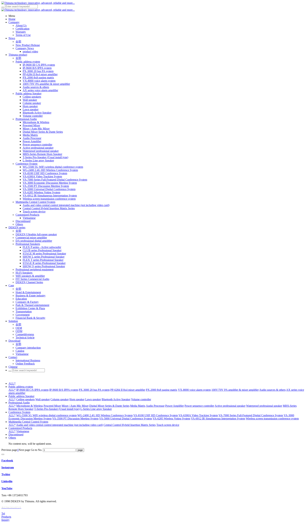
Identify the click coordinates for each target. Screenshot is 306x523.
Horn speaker (76, 399)
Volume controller (141, 399)
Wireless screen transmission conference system (272, 418)
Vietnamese (22, 431)
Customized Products (20, 428)
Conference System (19, 412)
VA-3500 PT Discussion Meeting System (75, 418)
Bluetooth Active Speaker (116, 399)
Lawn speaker (93, 399)
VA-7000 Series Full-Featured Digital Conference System (251, 415)
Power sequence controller (199, 405)
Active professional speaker (230, 405)
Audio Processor (155, 405)
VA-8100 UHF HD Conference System (155, 415)
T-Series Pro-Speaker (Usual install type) (57, 408)
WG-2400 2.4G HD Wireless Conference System (105, 415)
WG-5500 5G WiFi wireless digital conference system (46, 415)
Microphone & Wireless (29, 405)
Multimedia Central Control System (28, 421)
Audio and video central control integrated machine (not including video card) (59, 424)
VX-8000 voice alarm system (194, 389)
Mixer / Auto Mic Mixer (75, 405)
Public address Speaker (21, 396)
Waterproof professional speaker (264, 405)
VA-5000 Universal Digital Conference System (125, 418)
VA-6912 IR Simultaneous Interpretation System (218, 418)
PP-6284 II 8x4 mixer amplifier (127, 389)
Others (12, 437)
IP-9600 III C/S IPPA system (32, 389)
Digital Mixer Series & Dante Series (109, 405)
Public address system (20, 386)
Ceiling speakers (25, 399)
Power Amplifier (174, 405)
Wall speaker (42, 399)
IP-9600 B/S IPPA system (63, 389)
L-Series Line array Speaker (96, 408)
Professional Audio (19, 402)
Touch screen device (167, 424)
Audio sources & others (272, 389)
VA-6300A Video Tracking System (198, 415)
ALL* (12, 383)
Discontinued (15, 434)
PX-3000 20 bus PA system (94, 389)
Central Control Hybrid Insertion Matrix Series (130, 424)
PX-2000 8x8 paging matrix (161, 389)
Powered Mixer (52, 405)
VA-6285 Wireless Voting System (171, 418)
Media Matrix (137, 405)
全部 (18, 41)
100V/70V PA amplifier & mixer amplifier (235, 389)
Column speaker (59, 399)
